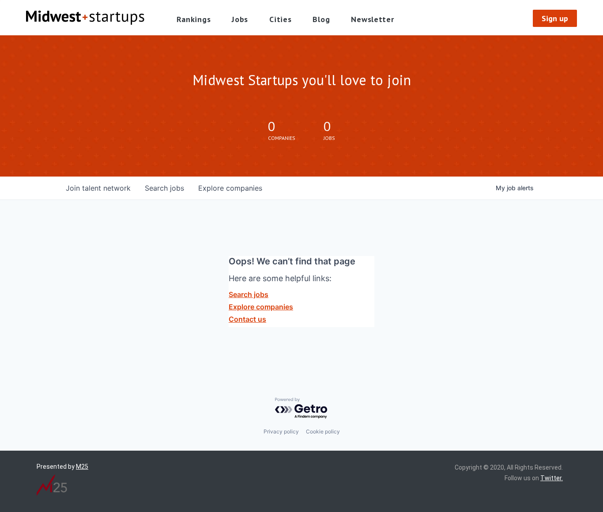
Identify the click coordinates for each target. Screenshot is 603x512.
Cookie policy (323, 431)
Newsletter (372, 19)
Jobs (240, 19)
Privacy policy (281, 431)
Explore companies (261, 306)
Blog (321, 19)
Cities (280, 19)
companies (230, 188)
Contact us (247, 319)
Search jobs (248, 294)
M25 (82, 466)
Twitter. (551, 478)
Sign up (555, 18)
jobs (164, 188)
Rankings (194, 19)
